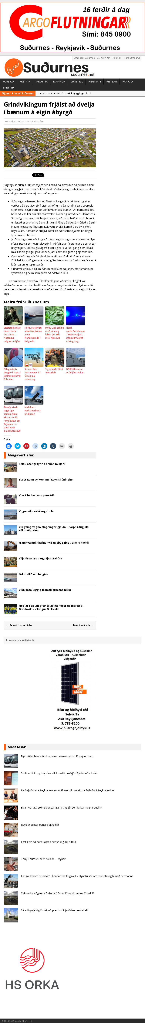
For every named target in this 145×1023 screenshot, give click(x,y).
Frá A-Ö (127, 81)
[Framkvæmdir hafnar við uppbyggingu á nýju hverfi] (10, 549)
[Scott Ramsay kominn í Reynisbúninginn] (10, 485)
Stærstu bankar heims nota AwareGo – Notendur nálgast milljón (12, 334)
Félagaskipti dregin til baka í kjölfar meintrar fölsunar (12, 374)
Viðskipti (94, 81)
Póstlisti (117, 58)
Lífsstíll (77, 81)
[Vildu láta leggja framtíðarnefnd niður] (10, 596)
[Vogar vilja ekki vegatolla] (10, 517)
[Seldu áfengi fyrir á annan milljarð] (10, 470)
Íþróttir (41, 81)
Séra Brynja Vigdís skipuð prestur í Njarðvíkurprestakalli (54, 910)
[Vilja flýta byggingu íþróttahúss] (10, 564)
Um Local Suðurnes (84, 58)
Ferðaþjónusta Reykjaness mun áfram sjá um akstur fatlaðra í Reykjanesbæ (67, 790)
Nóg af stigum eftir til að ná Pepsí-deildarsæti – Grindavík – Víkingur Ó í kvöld (52, 607)
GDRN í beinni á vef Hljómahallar (75, 371)
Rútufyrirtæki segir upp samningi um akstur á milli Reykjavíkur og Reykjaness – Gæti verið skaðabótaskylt (12, 419)
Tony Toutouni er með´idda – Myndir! (43, 859)
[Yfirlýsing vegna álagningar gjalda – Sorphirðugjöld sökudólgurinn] (10, 533)
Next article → (83, 625)
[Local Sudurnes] (72, 67)
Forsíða (8, 81)
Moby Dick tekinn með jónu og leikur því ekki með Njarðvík (54, 332)
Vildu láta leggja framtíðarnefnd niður (45, 590)
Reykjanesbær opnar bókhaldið (40, 824)
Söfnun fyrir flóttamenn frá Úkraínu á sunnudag (33, 374)
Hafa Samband (132, 58)
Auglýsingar (103, 58)
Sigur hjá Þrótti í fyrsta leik (54, 371)
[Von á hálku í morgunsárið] (10, 501)
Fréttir (24, 81)
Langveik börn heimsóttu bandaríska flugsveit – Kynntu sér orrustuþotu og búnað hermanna (77, 876)
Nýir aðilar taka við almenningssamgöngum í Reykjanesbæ (57, 756)
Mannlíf (59, 81)
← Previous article (19, 625)
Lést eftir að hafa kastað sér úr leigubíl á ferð (48, 842)
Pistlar (111, 81)
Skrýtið (8, 87)
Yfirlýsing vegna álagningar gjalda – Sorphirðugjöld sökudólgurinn (54, 528)
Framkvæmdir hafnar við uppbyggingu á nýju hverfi (54, 542)
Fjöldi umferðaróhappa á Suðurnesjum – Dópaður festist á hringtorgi (75, 334)
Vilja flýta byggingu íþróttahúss (40, 558)
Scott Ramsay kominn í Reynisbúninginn (46, 479)
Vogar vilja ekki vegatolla (36, 511)
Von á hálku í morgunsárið (37, 495)
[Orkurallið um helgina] (10, 580)
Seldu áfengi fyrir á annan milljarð (42, 464)
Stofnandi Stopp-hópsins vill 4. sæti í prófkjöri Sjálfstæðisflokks (59, 773)
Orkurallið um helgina (33, 574)
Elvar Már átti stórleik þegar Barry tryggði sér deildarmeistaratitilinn (62, 807)
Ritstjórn (38, 121)
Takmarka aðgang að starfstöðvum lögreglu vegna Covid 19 (58, 893)
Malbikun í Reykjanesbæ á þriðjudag (33, 411)
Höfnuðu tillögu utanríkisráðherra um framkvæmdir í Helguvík (33, 334)
